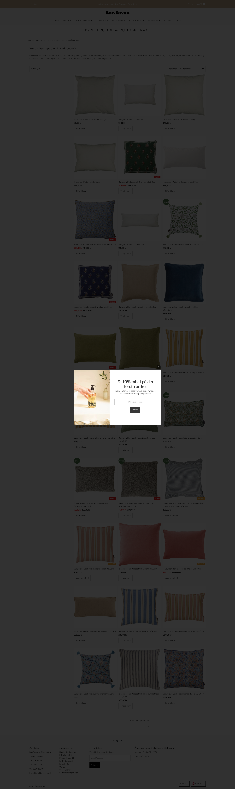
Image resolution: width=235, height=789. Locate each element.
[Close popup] (159, 367)
